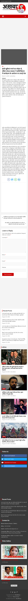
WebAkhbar (17, 595)
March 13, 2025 (5, 76)
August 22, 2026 (6, 443)
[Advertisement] (14, 35)
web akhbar (12, 76)
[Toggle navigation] (3, 16)
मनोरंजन (4, 363)
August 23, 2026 (6, 371)
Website (4, 267)
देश (2, 66)
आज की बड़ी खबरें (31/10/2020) (10, 560)
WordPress (18, 598)
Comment (5, 237)
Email (3, 261)
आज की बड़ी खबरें (6, 580)
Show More (14, 585)
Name (4, 254)
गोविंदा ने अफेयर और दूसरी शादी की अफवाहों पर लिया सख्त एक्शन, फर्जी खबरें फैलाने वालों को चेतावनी (12, 368)
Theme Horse (16, 596)
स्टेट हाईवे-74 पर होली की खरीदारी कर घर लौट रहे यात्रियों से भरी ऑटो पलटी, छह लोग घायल (14, 223)
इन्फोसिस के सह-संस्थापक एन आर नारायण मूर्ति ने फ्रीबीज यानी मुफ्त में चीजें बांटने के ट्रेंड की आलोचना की (15, 217)
